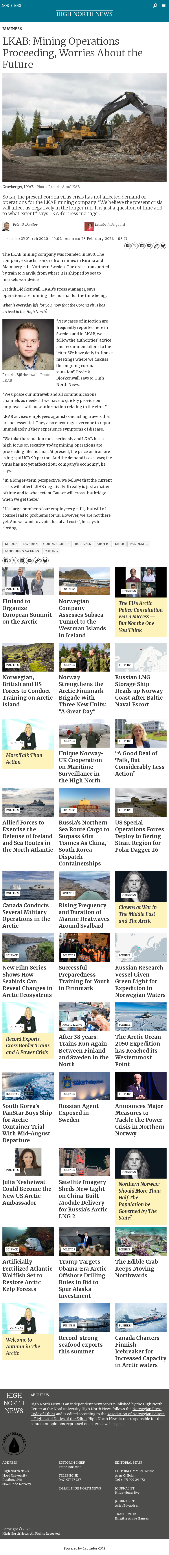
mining (51, 551)
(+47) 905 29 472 (133, 1480)
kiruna (11, 544)
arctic (103, 544)
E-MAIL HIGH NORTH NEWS (80, 1488)
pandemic (139, 544)
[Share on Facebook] (127, 246)
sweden (30, 544)
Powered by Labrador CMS (84, 1548)
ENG (17, 6)
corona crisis (56, 544)
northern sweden (22, 551)
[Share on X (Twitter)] (134, 246)
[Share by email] (148, 246)
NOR (5, 6)
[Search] (155, 5)
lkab (119, 544)
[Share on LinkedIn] (141, 246)
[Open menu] (165, 5)
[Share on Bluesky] (163, 246)
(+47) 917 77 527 (70, 1480)
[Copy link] (155, 246)
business (83, 544)
